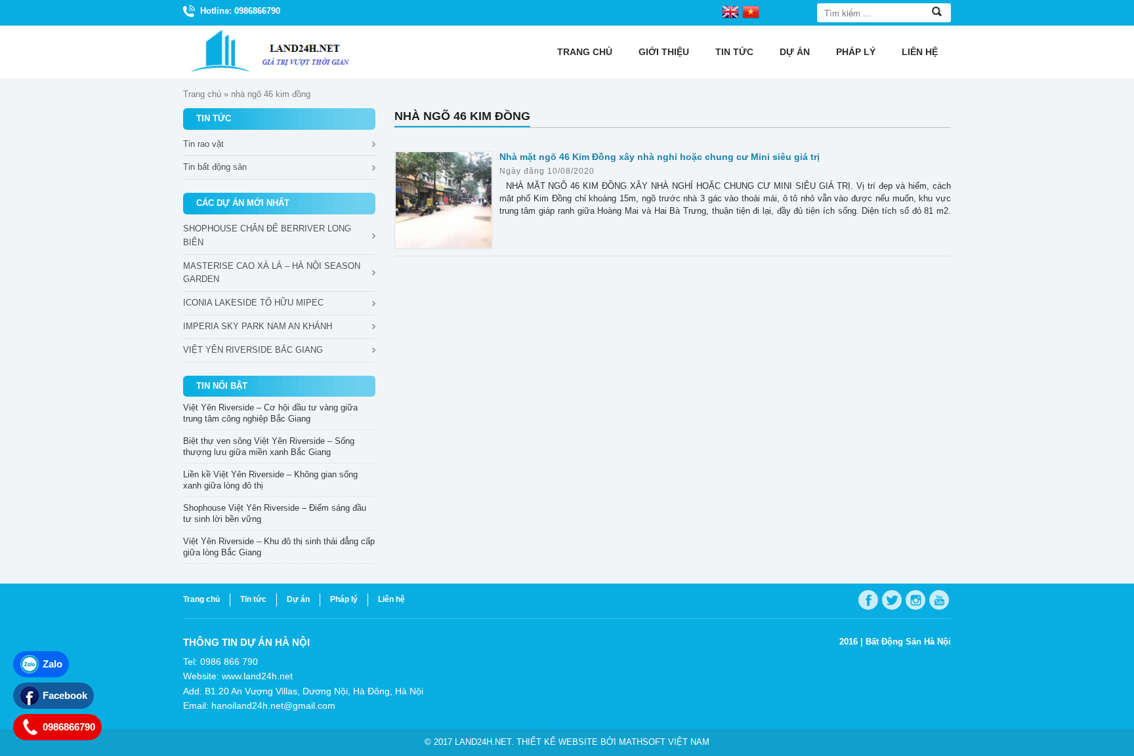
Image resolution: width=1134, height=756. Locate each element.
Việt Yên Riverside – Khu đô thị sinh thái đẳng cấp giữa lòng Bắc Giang (279, 546)
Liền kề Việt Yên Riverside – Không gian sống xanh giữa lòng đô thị (270, 479)
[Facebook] (868, 600)
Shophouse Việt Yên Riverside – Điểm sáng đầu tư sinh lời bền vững (274, 513)
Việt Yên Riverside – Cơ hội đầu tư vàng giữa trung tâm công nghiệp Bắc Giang (270, 413)
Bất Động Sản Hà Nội (908, 642)
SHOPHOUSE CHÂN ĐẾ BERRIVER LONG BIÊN (267, 235)
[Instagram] (915, 600)
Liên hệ (920, 52)
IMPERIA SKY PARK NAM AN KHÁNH (257, 326)
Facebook (65, 695)
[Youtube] (939, 600)
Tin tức (734, 52)
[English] (730, 11)
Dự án (795, 52)
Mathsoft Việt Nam (664, 742)
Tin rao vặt (203, 144)
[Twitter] (892, 600)
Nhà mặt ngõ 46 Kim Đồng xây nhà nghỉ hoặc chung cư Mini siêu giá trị (659, 156)
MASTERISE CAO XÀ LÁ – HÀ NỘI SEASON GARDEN (271, 273)
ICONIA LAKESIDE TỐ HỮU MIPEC (253, 303)
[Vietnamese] (750, 11)
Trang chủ (584, 52)
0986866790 (69, 726)
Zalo (52, 663)
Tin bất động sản (215, 167)
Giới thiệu (664, 52)
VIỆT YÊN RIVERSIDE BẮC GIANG (253, 350)
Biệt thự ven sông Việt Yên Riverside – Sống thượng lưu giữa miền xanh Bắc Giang (268, 446)
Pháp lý (855, 52)
